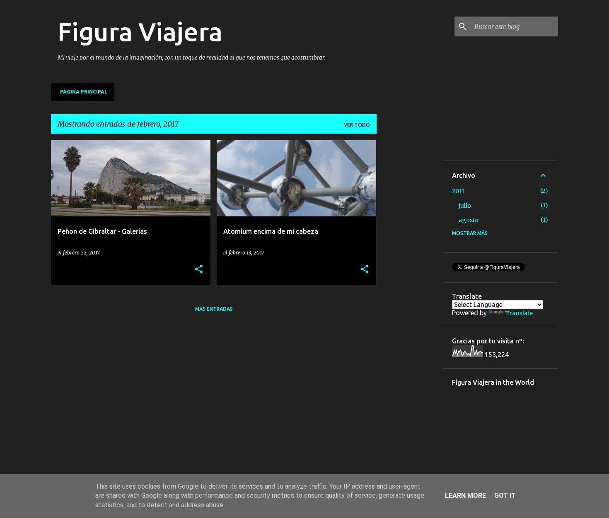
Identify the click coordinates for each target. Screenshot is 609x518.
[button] (199, 269)
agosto (469, 220)
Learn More (465, 495)
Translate (519, 313)
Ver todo (357, 124)
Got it (505, 495)
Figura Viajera (140, 31)
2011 (458, 191)
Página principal (83, 91)
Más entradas (214, 309)
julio (465, 205)
